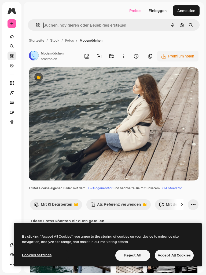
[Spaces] (12, 92)
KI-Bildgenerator (100, 188)
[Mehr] (12, 264)
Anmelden (186, 10)
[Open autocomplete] (35, 25)
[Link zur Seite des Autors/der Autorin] (34, 56)
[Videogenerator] (12, 112)
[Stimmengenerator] (12, 121)
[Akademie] (12, 254)
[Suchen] (12, 46)
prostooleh (49, 59)
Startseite (36, 40)
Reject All (132, 255)
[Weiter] (182, 204)
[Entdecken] (12, 65)
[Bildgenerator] (12, 102)
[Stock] (12, 56)
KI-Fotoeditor (172, 188)
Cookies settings (37, 255)
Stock (54, 40)
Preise (135, 10)
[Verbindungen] (12, 245)
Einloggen (158, 10)
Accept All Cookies (174, 255)
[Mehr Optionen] (123, 56)
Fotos (69, 40)
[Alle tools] (12, 83)
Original (63, 77)
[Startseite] (12, 36)
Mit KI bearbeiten (53, 206)
